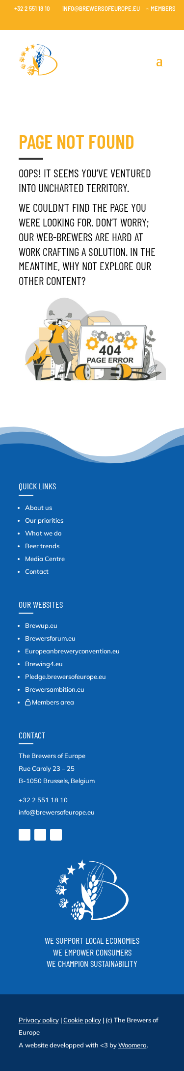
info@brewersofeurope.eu (98, 8)
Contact (37, 571)
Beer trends (42, 546)
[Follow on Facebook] (56, 835)
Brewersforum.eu (50, 638)
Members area (53, 702)
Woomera (132, 1045)
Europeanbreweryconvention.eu (72, 651)
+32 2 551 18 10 (29, 8)
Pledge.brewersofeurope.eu (65, 676)
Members (161, 8)
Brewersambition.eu (54, 689)
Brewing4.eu (44, 664)
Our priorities (44, 520)
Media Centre (45, 559)
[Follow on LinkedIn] (24, 835)
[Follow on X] (40, 835)
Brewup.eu (41, 625)
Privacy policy (39, 1020)
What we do (43, 533)
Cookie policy (82, 1020)
